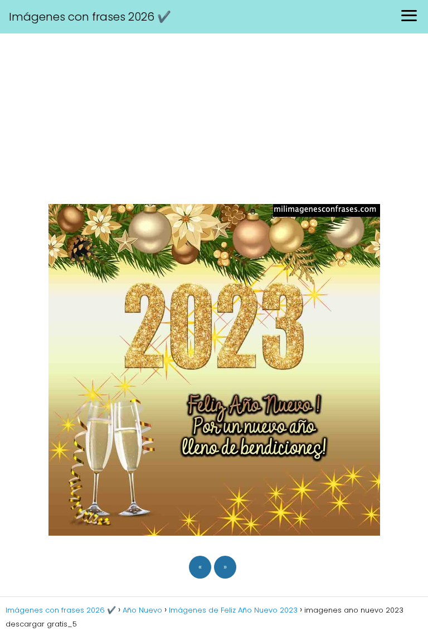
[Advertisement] (214, 117)
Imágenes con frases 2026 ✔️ (90, 17)
